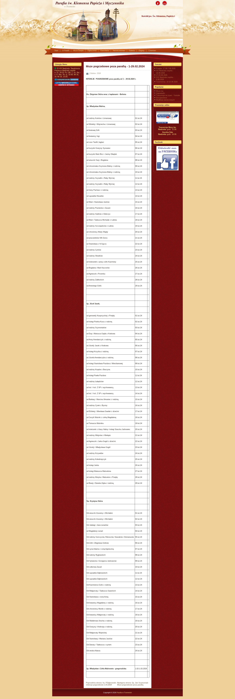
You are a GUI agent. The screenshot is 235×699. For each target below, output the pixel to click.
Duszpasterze (161, 98)
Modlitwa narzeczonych (165, 100)
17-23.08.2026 (161, 75)
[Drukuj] (87, 73)
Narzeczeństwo (119, 50)
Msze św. (160, 91)
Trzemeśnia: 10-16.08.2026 (167, 82)
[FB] (167, 158)
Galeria (132, 50)
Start (56, 50)
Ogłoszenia (92, 50)
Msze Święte (78, 50)
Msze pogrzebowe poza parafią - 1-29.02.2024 (115, 66)
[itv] (167, 117)
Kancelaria (105, 50)
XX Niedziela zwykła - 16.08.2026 (164, 72)
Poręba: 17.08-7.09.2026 (165, 68)
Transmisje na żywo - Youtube (168, 95)
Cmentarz (152, 50)
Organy (141, 50)
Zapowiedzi (160, 93)
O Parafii (65, 50)
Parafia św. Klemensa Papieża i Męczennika (89, 3)
